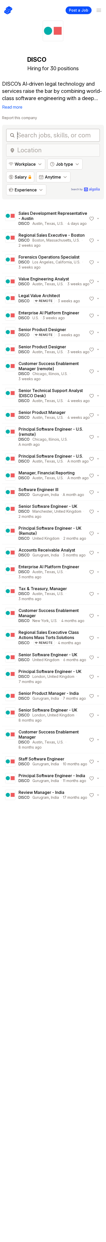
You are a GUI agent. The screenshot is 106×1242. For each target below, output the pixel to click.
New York (40, 620)
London (38, 676)
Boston (38, 240)
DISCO (24, 223)
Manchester (42, 511)
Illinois (54, 373)
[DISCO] (10, 218)
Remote (46, 301)
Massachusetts (58, 240)
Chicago (39, 373)
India (55, 494)
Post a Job (78, 10)
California (64, 262)
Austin (37, 223)
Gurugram (40, 494)
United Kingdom (67, 511)
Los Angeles (43, 262)
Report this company (19, 118)
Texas (50, 223)
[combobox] (56, 150)
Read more (12, 107)
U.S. (60, 223)
